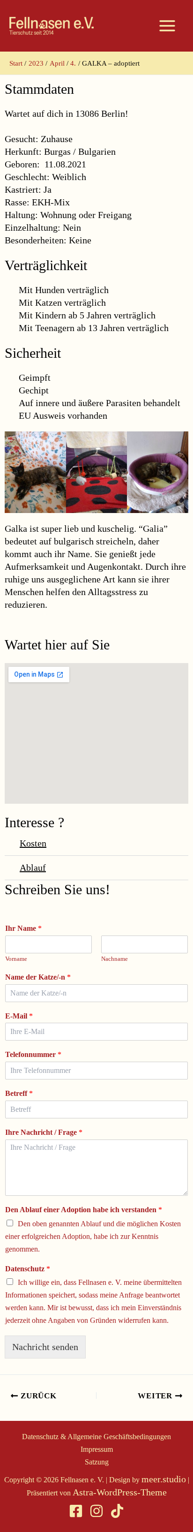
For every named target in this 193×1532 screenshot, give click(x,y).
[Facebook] (76, 1511)
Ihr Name (23, 928)
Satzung (97, 1461)
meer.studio (163, 1479)
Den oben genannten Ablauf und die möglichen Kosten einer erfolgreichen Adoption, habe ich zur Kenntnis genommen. (93, 1236)
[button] (96, 843)
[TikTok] (117, 1511)
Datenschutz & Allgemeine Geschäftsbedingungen (96, 1436)
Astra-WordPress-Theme (120, 1492)
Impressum (97, 1449)
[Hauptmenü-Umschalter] (167, 25)
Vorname (16, 958)
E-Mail (19, 1016)
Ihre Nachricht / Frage (43, 1132)
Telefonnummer (33, 1054)
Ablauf (33, 867)
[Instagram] (96, 1511)
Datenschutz (27, 1269)
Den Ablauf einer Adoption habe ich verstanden (83, 1210)
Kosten (33, 843)
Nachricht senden (45, 1347)
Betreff (19, 1093)
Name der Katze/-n (38, 977)
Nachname (114, 958)
